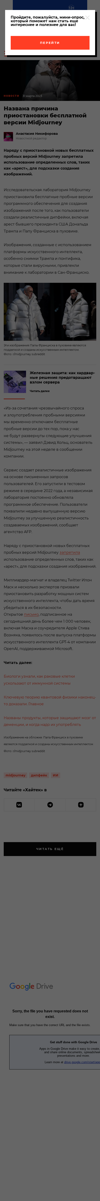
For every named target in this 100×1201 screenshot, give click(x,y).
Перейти (50, 43)
